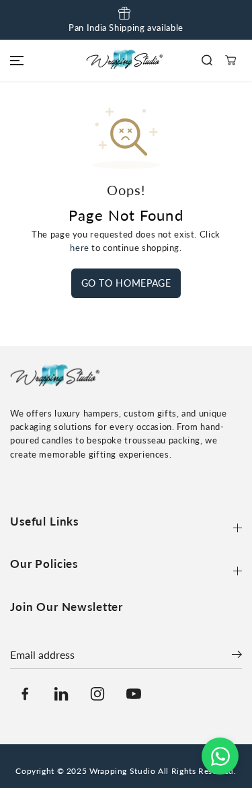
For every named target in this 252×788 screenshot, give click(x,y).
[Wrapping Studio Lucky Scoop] (126, 60)
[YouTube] (134, 694)
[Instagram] (97, 694)
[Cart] (230, 60)
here (79, 248)
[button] (14, 60)
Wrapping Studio (122, 771)
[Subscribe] (237, 656)
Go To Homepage (126, 283)
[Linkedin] (61, 694)
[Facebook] (25, 694)
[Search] (206, 60)
